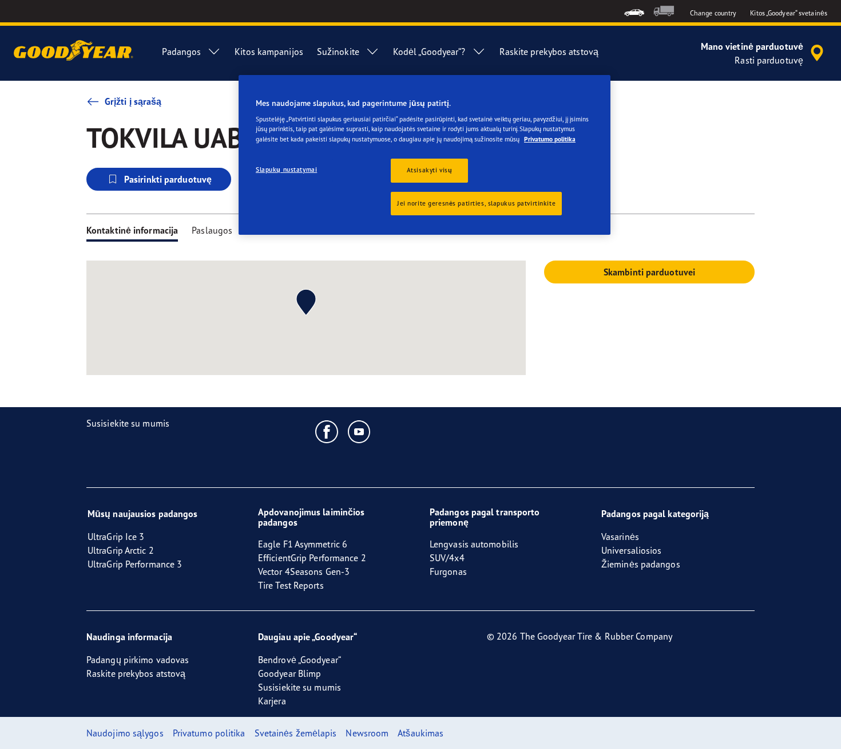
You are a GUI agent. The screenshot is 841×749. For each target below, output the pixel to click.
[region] (424, 155)
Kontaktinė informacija (132, 230)
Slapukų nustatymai (286, 169)
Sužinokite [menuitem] (338, 51)
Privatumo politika (550, 139)
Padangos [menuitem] (181, 51)
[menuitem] (634, 11)
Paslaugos (212, 230)
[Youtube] (359, 431)
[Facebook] (327, 431)
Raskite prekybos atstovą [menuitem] (548, 51)
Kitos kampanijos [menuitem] (269, 51)
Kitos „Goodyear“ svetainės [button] (788, 13)
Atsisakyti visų (430, 170)
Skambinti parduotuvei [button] (649, 272)
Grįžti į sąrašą (133, 101)
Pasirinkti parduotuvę (168, 179)
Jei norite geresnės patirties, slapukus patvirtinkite (476, 203)
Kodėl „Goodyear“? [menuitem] (429, 51)
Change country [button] (713, 13)
